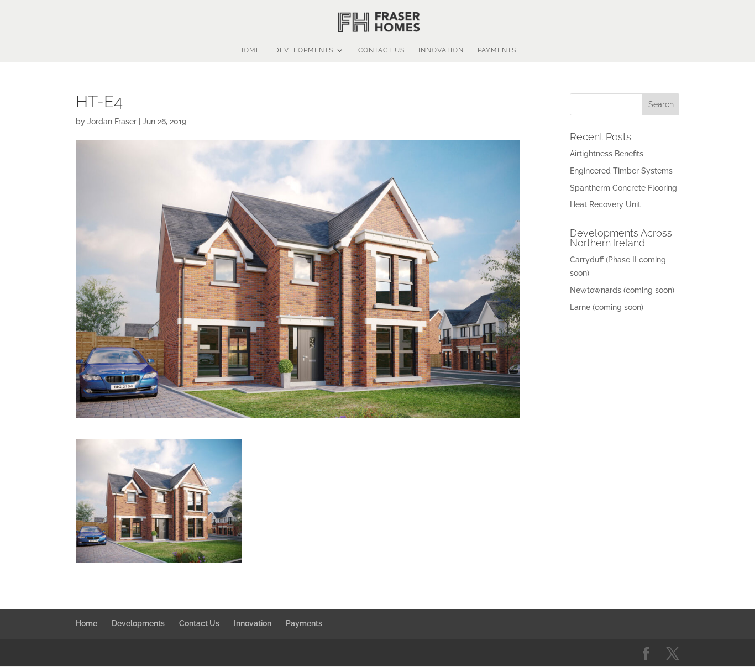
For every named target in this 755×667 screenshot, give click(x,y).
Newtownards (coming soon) (622, 290)
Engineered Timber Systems (621, 170)
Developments (303, 50)
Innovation (441, 50)
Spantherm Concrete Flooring (623, 187)
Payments (497, 50)
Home (249, 50)
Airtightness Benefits (606, 153)
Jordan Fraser (112, 121)
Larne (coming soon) (606, 307)
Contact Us (381, 50)
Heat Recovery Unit (605, 204)
